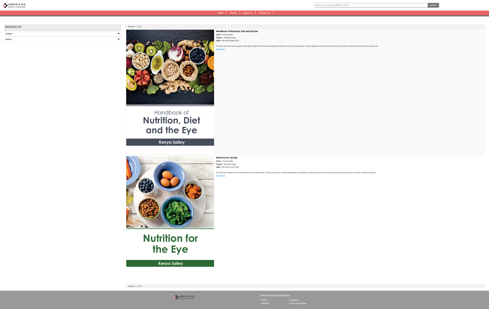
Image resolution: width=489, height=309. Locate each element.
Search (433, 5)
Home (221, 13)
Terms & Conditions (298, 303)
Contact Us (265, 13)
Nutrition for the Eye (226, 157)
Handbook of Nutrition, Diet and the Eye (237, 31)
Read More (220, 49)
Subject (8, 33)
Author (8, 39)
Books (233, 13)
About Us (248, 13)
